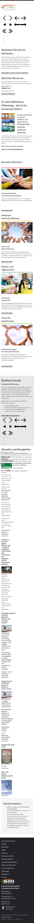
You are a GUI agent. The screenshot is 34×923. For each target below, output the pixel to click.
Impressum (24, 471)
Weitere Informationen (13, 471)
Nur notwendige (18, 468)
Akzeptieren (5, 468)
